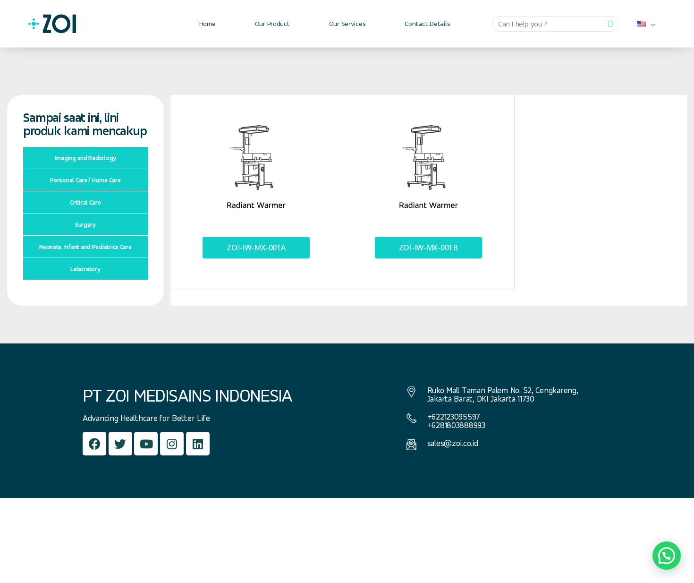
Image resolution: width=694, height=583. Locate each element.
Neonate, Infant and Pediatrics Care (85, 246)
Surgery (85, 224)
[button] (256, 247)
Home (207, 23)
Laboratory (85, 269)
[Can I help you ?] (610, 24)
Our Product (272, 23)
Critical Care (85, 202)
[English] (642, 24)
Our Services (347, 23)
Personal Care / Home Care (85, 180)
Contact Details (427, 23)
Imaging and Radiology (85, 158)
